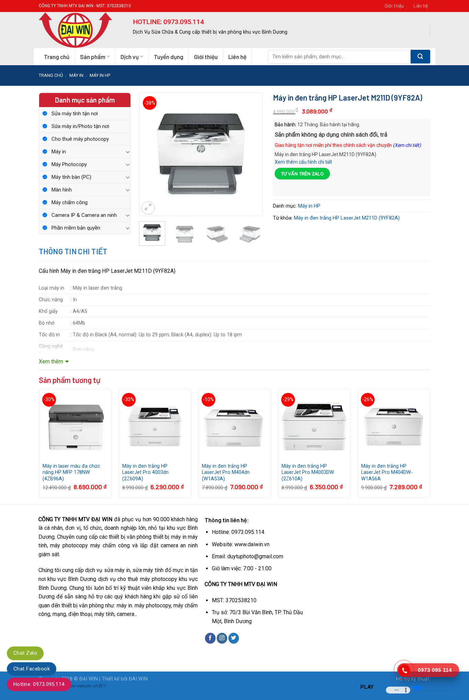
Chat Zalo (25, 653)
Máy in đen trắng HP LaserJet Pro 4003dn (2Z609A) (145, 472)
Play (367, 687)
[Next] (251, 144)
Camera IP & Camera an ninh (84, 215)
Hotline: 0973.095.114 (39, 684)
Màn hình (62, 190)
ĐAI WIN (138, 679)
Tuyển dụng (168, 56)
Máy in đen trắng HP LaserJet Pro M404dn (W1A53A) (226, 472)
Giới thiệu (394, 6)
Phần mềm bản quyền (76, 228)
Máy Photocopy (69, 164)
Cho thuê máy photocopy (80, 139)
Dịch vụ (130, 56)
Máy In (76, 75)
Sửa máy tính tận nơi (75, 113)
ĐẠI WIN (88, 679)
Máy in (59, 152)
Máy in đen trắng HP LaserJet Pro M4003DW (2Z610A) (308, 472)
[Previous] (150, 144)
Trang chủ (56, 56)
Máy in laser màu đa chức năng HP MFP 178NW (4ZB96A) (71, 472)
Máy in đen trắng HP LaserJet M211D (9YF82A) (347, 218)
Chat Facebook (31, 669)
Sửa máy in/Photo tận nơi (80, 126)
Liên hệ (420, 6)
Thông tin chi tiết (73, 251)
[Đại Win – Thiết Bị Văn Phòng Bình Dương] (81, 30)
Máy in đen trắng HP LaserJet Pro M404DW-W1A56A (387, 472)
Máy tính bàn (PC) (71, 177)
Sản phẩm (92, 56)
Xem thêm (51, 361)
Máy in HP (100, 75)
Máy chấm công (70, 202)
